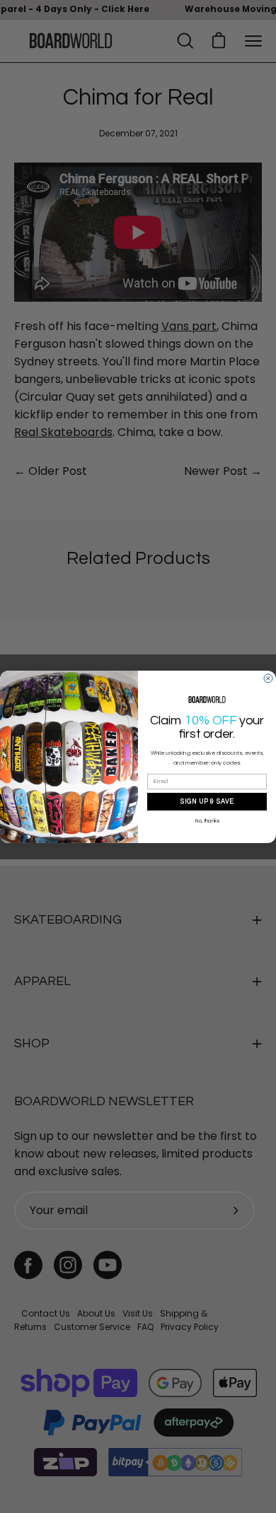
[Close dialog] (268, 678)
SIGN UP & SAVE (207, 801)
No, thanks (207, 820)
